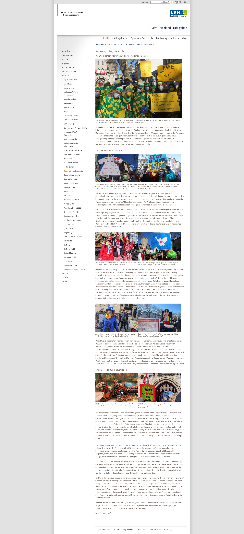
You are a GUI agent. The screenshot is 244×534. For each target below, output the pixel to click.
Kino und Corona (70, 179)
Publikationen (68, 67)
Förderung (161, 38)
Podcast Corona (70, 224)
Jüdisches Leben (178, 38)
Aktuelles (66, 51)
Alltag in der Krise (69, 79)
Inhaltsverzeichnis (103, 529)
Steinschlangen (70, 253)
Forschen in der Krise (72, 154)
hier (173, 343)
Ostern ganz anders (71, 216)
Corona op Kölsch (71, 115)
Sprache (135, 38)
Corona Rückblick (71, 119)
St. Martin (67, 245)
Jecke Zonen (69, 167)
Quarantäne (68, 228)
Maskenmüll (68, 191)
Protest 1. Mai (69, 204)
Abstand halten (70, 88)
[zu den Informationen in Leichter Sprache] (185, 2)
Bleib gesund (69, 103)
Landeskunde (68, 55)
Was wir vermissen (71, 265)
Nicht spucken (69, 195)
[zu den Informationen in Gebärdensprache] (178, 3)
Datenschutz (141, 529)
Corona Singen (70, 123)
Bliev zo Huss (69, 107)
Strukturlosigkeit (70, 257)
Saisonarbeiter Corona (73, 236)
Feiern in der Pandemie (73, 150)
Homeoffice (68, 158)
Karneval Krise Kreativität (73, 171)
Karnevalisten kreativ (72, 175)
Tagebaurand (69, 261)
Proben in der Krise (71, 199)
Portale (65, 59)
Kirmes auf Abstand (71, 183)
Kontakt (145, 2)
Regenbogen (69, 232)
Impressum (128, 529)
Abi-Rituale (68, 84)
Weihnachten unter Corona (74, 269)
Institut (107, 38)
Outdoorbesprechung (72, 220)
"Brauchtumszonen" (104, 127)
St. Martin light (69, 249)
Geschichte (147, 38)
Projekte (65, 63)
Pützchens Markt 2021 (72, 208)
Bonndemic (68, 111)
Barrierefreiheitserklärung (160, 529)
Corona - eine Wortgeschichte (75, 128)
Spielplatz (68, 240)
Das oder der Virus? (71, 139)
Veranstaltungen (69, 71)
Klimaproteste (69, 187)
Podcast (65, 75)
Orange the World (71, 212)
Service (65, 273)
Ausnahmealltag (70, 99)
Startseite (108, 44)
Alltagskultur (121, 38)
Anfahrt (65, 281)
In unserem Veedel (71, 162)
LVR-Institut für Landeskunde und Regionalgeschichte (72, 13)
